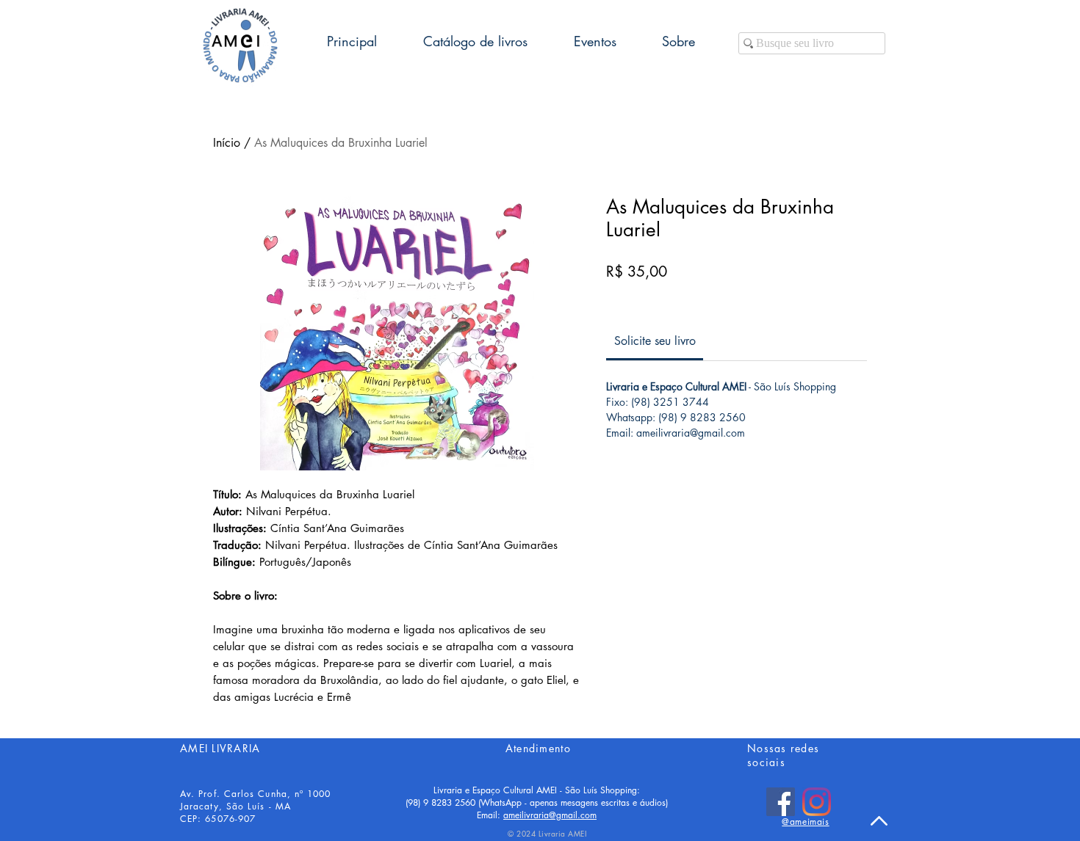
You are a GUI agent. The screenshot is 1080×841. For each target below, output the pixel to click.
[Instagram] (816, 801)
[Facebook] (780, 801)
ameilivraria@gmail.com (550, 815)
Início (226, 142)
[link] (655, 341)
